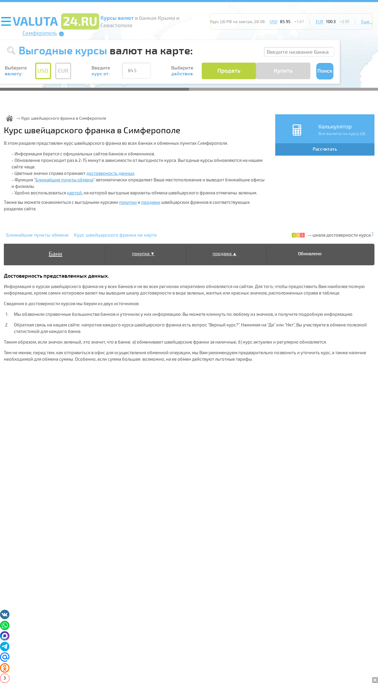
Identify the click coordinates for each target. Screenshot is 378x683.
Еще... (366, 21)
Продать (228, 70)
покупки (128, 202)
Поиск (324, 71)
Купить (283, 70)
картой (74, 193)
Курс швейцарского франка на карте (115, 235)
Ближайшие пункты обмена (64, 180)
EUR (319, 21)
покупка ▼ (143, 253)
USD (273, 21)
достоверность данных (110, 173)
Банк (55, 254)
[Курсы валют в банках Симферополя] (9, 118)
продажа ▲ (225, 253)
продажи (150, 202)
